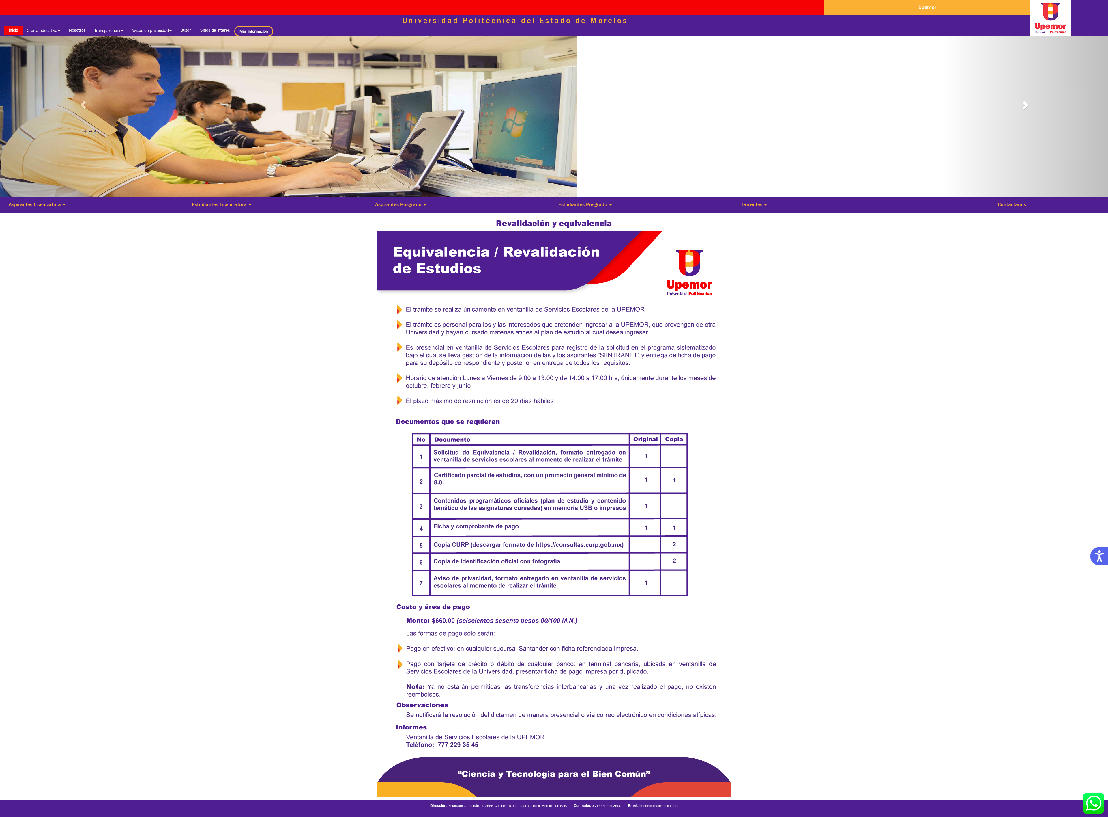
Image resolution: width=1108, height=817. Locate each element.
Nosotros (77, 30)
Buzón (186, 30)
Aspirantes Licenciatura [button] (35, 204)
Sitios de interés (215, 30)
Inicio (16, 30)
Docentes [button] (753, 204)
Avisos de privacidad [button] (150, 30)
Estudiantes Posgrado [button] (583, 204)
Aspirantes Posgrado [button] (399, 204)
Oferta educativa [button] (42, 30)
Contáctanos (1012, 204)
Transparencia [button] (107, 30)
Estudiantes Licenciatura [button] (220, 204)
